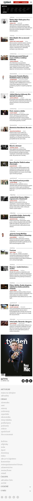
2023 (16, 8)
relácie (4, 428)
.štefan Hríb (13, 23)
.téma (26, 41)
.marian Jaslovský (14, 270)
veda (11, 160)
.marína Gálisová (14, 61)
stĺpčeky (12, 195)
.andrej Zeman (13, 200)
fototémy (5, 453)
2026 (4, 8)
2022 (20, 8)
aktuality (5, 395)
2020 (28, 8)
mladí (3, 473)
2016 (16, 9)
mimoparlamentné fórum (11, 464)
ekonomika (5, 417)
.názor (24, 131)
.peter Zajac (13, 252)
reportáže (5, 414)
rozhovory (13, 54)
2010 (11, 11)
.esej (20, 182)
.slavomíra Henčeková (15, 131)
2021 (24, 8)
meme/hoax (6, 470)
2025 (8, 8)
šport (3, 450)
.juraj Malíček (13, 237)
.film (19, 290)
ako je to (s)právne (8, 458)
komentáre (13, 74)
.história (22, 147)
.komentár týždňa (23, 79)
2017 (12, 9)
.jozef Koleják (13, 323)
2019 (4, 9)
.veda (20, 166)
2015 (20, 9)
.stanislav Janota (14, 147)
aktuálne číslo (7, 480)
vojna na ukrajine (8, 393)
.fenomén (22, 307)
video (3, 456)
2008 (20, 11)
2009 (16, 11)
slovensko (5, 402)
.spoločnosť (22, 200)
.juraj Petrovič (13, 166)
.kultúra (19, 252)
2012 (4, 11)
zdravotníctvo (7, 467)
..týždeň (22, 98)
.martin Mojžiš (19, 41)
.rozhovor (21, 113)
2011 (8, 11)
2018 (8, 9)
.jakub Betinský (14, 219)
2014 (23, 9)
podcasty (5, 426)
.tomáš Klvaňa (13, 79)
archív (5, 12)
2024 (12, 8)
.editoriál (19, 23)
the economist (7, 434)
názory (12, 17)
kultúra (12, 248)
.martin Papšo (13, 290)
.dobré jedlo (21, 323)
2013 (27, 9)
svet (3, 405)
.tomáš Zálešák (13, 182)
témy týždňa (6, 420)
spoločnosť (13, 143)
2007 (24, 11)
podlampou (6, 423)
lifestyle (12, 319)
